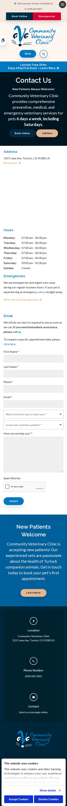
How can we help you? (18, 433)
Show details (48, 790)
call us (41, 292)
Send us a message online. (33, 712)
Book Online (19, 16)
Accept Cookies (18, 799)
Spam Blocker (12, 478)
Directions (10, 163)
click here (9, 344)
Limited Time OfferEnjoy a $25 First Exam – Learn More (31, 66)
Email (8, 397)
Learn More (33, 592)
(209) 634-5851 (34, 9)
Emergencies (47, 16)
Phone (8, 382)
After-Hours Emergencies (21, 299)
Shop (28, 53)
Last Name (11, 366)
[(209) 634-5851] (47, 133)
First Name (11, 351)
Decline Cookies (48, 799)
